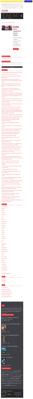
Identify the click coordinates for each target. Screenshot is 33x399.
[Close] (32, 1)
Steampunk (4, 266)
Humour (3, 236)
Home (9, 22)
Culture (3, 219)
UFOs (13, 385)
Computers (4, 214)
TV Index (3, 282)
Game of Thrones (19, 374)
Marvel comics (3, 378)
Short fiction (4, 256)
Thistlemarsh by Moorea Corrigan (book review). (12, 98)
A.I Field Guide (5, 287)
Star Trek (4, 262)
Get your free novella (28, 1)
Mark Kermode (16, 376)
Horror (3, 234)
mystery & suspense (7, 378)
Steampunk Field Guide (6, 296)
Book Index (4, 278)
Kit (2, 242)
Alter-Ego (16, 371)
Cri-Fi (3, 217)
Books (7, 13)
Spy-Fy (3, 260)
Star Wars (4, 264)
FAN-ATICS (4, 223)
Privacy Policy (18, 395)
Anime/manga (5, 206)
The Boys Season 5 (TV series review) (9, 74)
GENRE (3, 232)
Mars (20, 376)
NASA (11, 378)
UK (2, 320)
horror (3, 376)
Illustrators (5, 376)
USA (4, 320)
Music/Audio (4, 249)
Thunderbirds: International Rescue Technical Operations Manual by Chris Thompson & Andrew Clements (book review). (12, 158)
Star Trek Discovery (15, 380)
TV (2, 271)
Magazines (4, 243)
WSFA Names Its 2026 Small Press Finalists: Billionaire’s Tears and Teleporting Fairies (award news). (12, 81)
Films (17, 13)
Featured (4, 227)
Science (3, 253)
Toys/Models (4, 269)
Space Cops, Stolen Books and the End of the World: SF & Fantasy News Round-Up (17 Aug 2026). (11, 85)
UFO (9, 385)
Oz (6, 320)
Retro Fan (6, 380)
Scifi (2, 255)
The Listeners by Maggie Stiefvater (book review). (12, 114)
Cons (10, 13)
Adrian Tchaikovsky (12, 371)
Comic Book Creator (17, 372)
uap (6, 385)
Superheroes (4, 268)
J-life (2, 240)
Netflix (14, 378)
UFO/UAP (11, 385)
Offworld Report (5, 251)
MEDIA (3, 245)
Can (9, 320)
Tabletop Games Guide (6, 291)
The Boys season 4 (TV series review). (9, 169)
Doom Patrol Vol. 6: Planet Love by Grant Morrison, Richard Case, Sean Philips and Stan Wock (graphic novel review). (11, 90)
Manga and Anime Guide (7, 293)
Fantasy (3, 225)
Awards (3, 13)
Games (3, 230)
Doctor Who (4, 221)
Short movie (4, 258)
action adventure (6, 371)
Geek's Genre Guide (6, 289)
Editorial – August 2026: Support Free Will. (10, 161)
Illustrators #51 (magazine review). (9, 135)
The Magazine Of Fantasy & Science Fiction (9, 383)
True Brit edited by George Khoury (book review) (12, 72)
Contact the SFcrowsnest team (18, 394)
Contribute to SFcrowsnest (18, 393)
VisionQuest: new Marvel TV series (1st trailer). (11, 107)
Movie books (4, 247)
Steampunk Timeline (6, 294)
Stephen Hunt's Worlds (6, 58)
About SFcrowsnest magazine (17, 392)
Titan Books (3, 385)
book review (12, 372)
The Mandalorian (19, 383)
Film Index (4, 280)
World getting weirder (6, 273)
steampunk (13, 381)
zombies (15, 385)
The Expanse (16, 381)
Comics (14, 13)
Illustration (4, 238)
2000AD (3, 371)
